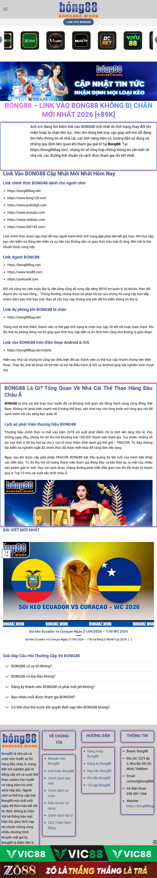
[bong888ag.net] (78, 9)
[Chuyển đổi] (7, 666)
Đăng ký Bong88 (99, 764)
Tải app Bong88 (98, 785)
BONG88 (88, 127)
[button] (5, 9)
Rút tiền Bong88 (98, 778)
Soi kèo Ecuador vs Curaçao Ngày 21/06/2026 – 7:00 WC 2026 (78, 631)
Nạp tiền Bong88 (99, 771)
